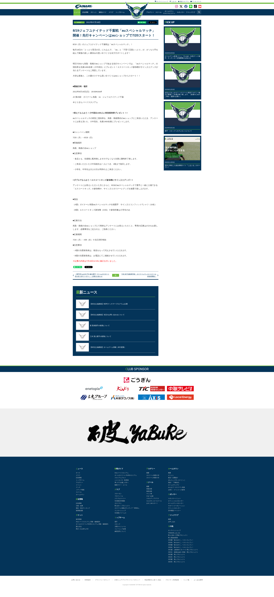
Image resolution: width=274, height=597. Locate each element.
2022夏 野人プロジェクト (176, 554)
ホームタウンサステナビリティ (169, 12)
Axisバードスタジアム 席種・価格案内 (88, 521)
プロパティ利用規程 (172, 580)
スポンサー (180, 12)
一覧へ (115, 275)
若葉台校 (149, 489)
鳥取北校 (149, 491)
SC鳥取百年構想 (120, 501)
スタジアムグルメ (120, 477)
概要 (147, 473)
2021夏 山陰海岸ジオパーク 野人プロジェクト (183, 549)
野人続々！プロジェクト (122, 506)
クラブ (111, 12)
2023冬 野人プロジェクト (176, 562)
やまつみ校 (149, 496)
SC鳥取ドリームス (120, 513)
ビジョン (171, 475)
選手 (116, 521)
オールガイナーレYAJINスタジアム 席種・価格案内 (92, 524)
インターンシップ (120, 510)
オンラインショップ (174, 530)
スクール (159, 12)
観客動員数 (79, 510)
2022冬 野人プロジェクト (176, 557)
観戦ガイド (102, 12)
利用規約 (88, 580)
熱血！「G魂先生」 (174, 482)
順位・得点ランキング (83, 508)
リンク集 (186, 580)
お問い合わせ (75, 580)
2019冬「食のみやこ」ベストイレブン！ (180, 542)
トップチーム (120, 12)
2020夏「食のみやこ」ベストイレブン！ (180, 545)
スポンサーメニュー (174, 498)
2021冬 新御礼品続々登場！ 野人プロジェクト (183, 552)
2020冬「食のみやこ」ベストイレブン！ (180, 547)
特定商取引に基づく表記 (153, 580)
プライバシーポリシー (102, 580)
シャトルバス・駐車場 (122, 480)
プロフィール (119, 496)
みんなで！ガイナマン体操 (176, 487)
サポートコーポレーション (176, 506)
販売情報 (79, 519)
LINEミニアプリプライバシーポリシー (127, 580)
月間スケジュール (120, 526)
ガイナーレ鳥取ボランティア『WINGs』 (127, 508)
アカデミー (150, 12)
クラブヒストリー (120, 498)
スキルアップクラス (152, 498)
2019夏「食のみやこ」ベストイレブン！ (180, 540)
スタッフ (117, 524)
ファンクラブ (190, 12)
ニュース (77, 12)
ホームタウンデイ (173, 485)
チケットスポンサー (174, 508)
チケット (94, 12)
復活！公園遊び (173, 477)
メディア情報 (80, 490)
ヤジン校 (149, 493)
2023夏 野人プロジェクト (176, 559)
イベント (79, 485)
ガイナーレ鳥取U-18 (152, 475)
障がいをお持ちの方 (82, 529)
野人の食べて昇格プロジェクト (178, 535)
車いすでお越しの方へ (122, 482)
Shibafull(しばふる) (174, 533)
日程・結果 (79, 506)
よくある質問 (198, 580)
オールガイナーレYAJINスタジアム (126, 475)
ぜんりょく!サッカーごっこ (176, 480)
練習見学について (120, 531)
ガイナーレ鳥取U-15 (152, 477)
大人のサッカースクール (154, 501)
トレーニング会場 (120, 529)
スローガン (118, 493)
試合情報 (85, 12)
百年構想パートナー (174, 510)
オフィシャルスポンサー (175, 501)
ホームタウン (80, 494)
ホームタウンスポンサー (175, 503)
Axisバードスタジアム (122, 473)
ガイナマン (118, 503)
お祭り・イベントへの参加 (176, 490)
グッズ (78, 487)
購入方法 (79, 526)
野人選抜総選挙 (173, 537)
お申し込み (171, 521)
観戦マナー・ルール (121, 485)
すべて (78, 473)
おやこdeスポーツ (152, 503)
